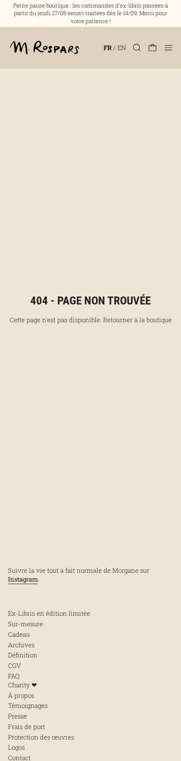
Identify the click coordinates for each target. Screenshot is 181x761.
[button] (137, 48)
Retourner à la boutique (137, 319)
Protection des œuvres (41, 737)
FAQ (13, 676)
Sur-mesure (25, 623)
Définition (22, 655)
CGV (14, 665)
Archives (21, 645)
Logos (16, 747)
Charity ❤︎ (22, 685)
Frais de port (26, 726)
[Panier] (152, 48)
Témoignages (28, 705)
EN (121, 47)
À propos (21, 695)
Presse (17, 716)
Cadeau (19, 634)
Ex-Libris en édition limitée (49, 613)
